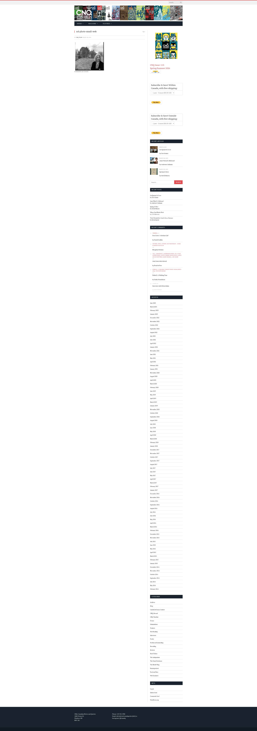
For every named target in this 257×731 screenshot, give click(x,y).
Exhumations (154, 624)
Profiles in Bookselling (156, 643)
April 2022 (153, 343)
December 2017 (154, 450)
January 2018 (154, 446)
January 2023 (154, 314)
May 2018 (153, 431)
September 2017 (154, 461)
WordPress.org (154, 700)
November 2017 (154, 453)
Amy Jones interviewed (159, 261)
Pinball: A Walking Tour (159, 275)
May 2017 (153, 475)
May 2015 (153, 549)
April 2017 (153, 479)
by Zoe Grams (163, 153)
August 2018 (153, 420)
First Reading (154, 632)
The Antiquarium (155, 657)
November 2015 (154, 538)
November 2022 (154, 321)
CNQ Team (79, 37)
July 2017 (153, 468)
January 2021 (154, 369)
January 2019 (154, 406)
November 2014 (154, 571)
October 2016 (154, 501)
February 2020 (154, 387)
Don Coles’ (160, 235)
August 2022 (153, 332)
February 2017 (154, 486)
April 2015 (153, 552)
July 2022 (153, 336)
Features (152, 628)
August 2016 (153, 508)
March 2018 (153, 439)
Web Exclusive (154, 676)
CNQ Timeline (154, 617)
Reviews (152, 650)
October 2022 (154, 325)
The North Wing (154, 665)
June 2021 (153, 354)
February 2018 (154, 442)
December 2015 (154, 534)
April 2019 (153, 398)
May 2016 (153, 519)
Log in (152, 689)
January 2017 (154, 490)
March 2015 (153, 556)
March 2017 (153, 483)
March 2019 (153, 402)
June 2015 (153, 545)
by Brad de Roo (157, 265)
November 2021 (154, 351)
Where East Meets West (157, 212)
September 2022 (154, 329)
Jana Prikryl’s (166, 161)
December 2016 (154, 494)
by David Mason (164, 175)
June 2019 (153, 391)
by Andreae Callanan (166, 164)
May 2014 (153, 585)
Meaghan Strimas (157, 250)
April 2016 (153, 523)
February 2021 (154, 365)
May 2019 (153, 395)
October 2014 (154, 574)
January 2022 (154, 347)
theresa (154, 233)
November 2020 (154, 373)
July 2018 (153, 424)
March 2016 (153, 527)
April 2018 (153, 435)
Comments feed (154, 696)
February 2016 (154, 530)
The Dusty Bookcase (156, 661)
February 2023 (154, 310)
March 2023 (153, 307)
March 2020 (153, 384)
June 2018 (153, 428)
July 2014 (153, 582)
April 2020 (153, 380)
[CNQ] (128, 13)
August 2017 (153, 464)
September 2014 (154, 578)
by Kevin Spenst (154, 220)
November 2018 (154, 409)
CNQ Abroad (154, 613)
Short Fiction (153, 654)
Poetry (152, 639)
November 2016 (154, 497)
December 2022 (154, 318)
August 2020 (153, 376)
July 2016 (153, 512)
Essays (152, 621)
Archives (152, 602)
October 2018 (154, 413)
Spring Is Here (164, 172)
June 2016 (153, 516)
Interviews (153, 635)
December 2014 (154, 567)
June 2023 (153, 303)
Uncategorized (154, 668)
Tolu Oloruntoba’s (161, 218)
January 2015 (154, 563)
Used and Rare (154, 672)
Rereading (153, 646)
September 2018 (154, 417)
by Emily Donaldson (158, 279)
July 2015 (153, 541)
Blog (151, 606)
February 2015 (154, 560)
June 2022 (153, 340)
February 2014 (154, 589)
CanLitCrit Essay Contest (157, 610)
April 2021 (153, 362)
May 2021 (153, 358)
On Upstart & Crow (165, 150)
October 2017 (154, 457)
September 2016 (154, 505)
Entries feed (153, 693)
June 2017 (153, 472)
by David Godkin (157, 240)
